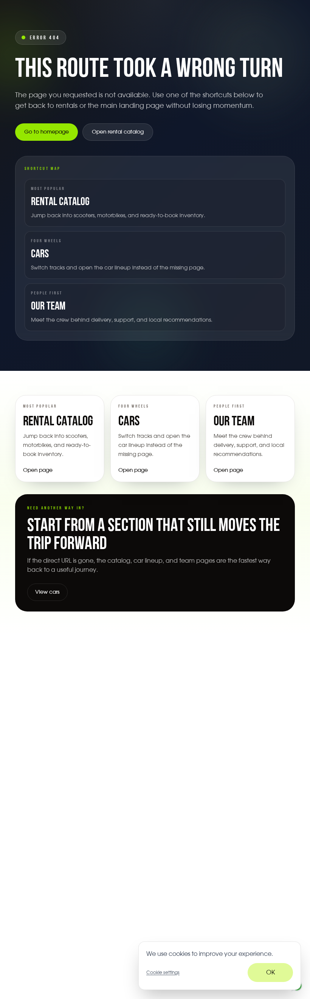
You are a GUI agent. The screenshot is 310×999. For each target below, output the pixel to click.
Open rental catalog (118, 132)
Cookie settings (163, 972)
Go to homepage (46, 132)
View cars (47, 592)
